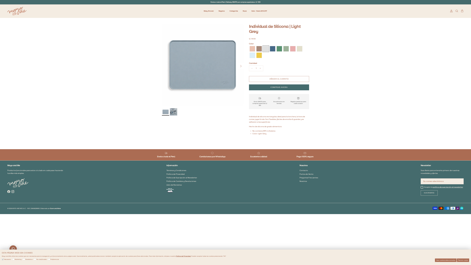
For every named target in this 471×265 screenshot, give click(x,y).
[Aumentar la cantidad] (261, 68)
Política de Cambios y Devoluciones (181, 181)
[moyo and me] (16, 11)
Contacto (304, 170)
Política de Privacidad (175, 174)
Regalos (222, 11)
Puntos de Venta (306, 174)
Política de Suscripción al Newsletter (181, 178)
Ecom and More (55, 208)
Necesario (7, 259)
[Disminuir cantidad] (251, 68)
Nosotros (303, 181)
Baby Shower (209, 11)
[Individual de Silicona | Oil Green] (279, 49)
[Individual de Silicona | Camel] (259, 49)
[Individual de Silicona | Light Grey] (266, 49)
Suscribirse (429, 193)
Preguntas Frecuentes (309, 178)
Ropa (245, 11)
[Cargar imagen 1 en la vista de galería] (203, 65)
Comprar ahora (279, 87)
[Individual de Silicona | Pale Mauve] (293, 49)
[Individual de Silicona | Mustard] (259, 55)
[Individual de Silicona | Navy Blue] (272, 49)
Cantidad (253, 63)
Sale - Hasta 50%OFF (259, 11)
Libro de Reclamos (174, 185)
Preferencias (54, 259)
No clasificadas (41, 259)
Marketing (18, 259)
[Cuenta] (451, 11)
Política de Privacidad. (183, 256)
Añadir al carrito (279, 79)
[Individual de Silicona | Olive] (286, 49)
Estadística (29, 259)
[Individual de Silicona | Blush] (252, 49)
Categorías (233, 11)
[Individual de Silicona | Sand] (299, 49)
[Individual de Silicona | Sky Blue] (252, 55)
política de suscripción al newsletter (448, 187)
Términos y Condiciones (176, 170)
